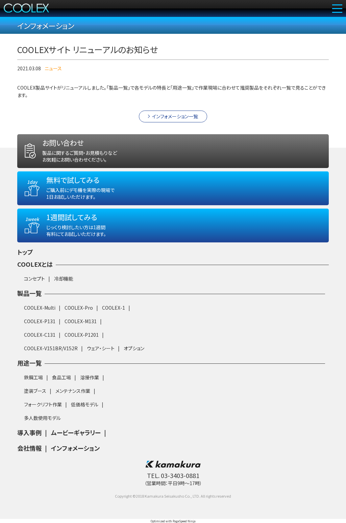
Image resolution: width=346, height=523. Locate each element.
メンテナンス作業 (72, 390)
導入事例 (29, 432)
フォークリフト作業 (43, 404)
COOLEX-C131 (39, 334)
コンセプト (34, 278)
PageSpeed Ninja (184, 521)
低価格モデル (84, 404)
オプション (134, 348)
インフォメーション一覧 (175, 116)
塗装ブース (35, 390)
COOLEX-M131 (81, 321)
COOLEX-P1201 (82, 334)
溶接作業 (89, 377)
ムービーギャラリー (76, 432)
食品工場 (61, 377)
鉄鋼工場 (33, 377)
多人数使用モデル (42, 417)
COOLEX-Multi (39, 307)
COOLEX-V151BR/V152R (51, 348)
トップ (25, 251)
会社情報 (29, 448)
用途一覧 (29, 362)
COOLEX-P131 (39, 321)
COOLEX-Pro (79, 307)
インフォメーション (75, 448)
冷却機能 (63, 278)
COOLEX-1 (113, 307)
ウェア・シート (101, 348)
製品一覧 (29, 293)
